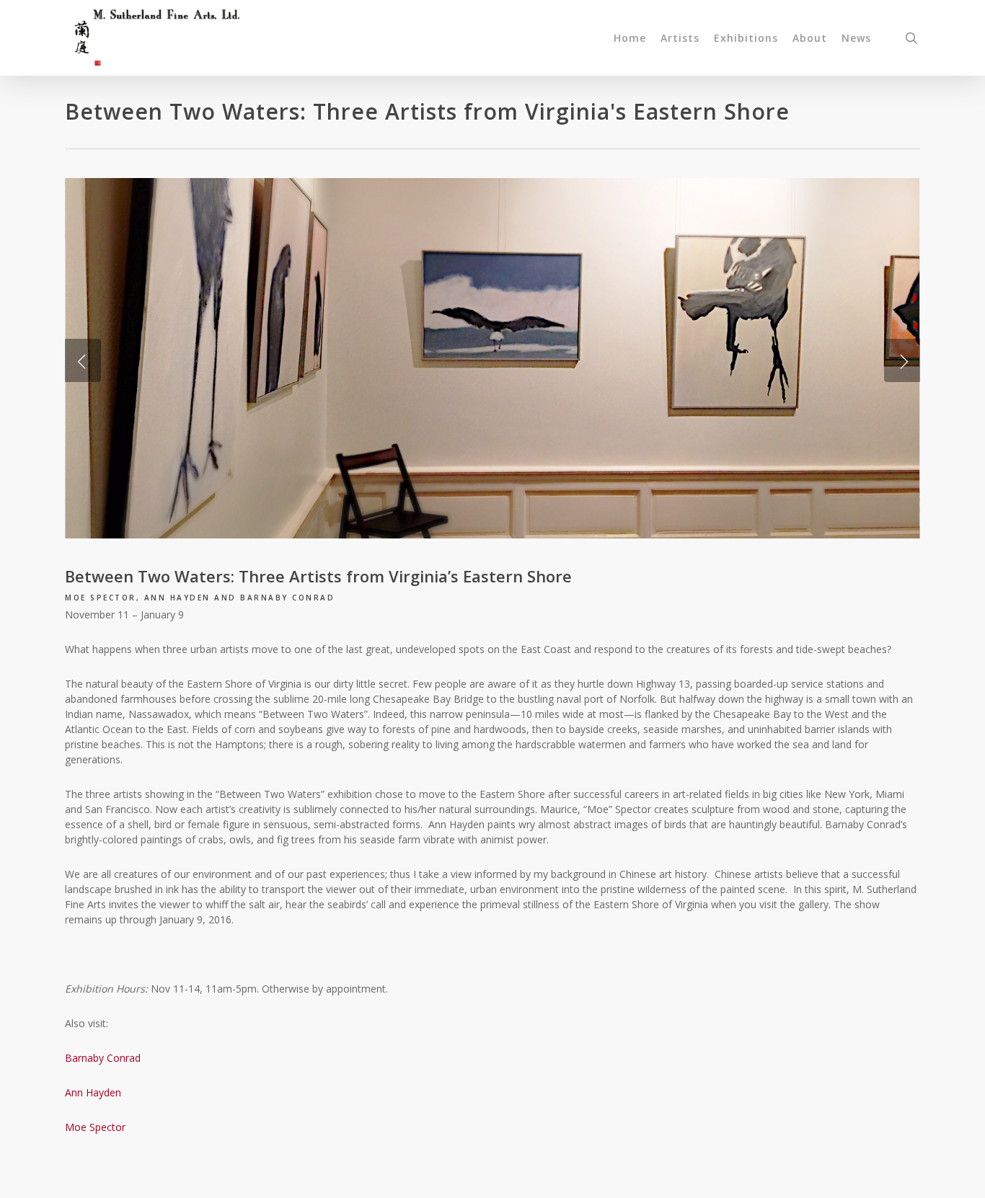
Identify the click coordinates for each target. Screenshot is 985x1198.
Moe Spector (95, 1127)
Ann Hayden (93, 1092)
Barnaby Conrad (103, 1058)
